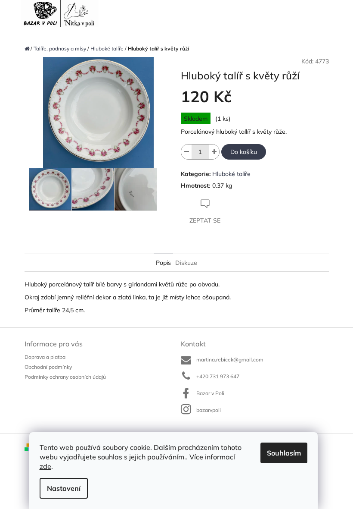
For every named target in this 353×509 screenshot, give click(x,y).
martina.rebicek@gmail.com (229, 359)
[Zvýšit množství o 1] (214, 152)
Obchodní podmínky (48, 367)
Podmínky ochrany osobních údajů (65, 377)
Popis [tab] (163, 263)
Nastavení (64, 488)
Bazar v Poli (210, 393)
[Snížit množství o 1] (186, 152)
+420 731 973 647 (217, 376)
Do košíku (243, 152)
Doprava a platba (45, 357)
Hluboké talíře (231, 174)
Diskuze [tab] (186, 263)
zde (45, 466)
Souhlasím (284, 453)
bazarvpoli (208, 410)
